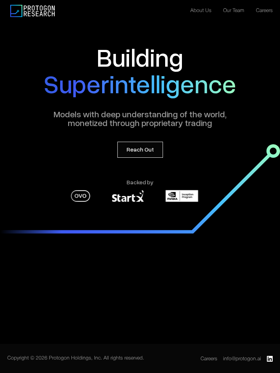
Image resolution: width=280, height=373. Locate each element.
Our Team (233, 10)
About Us (200, 10)
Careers (264, 10)
